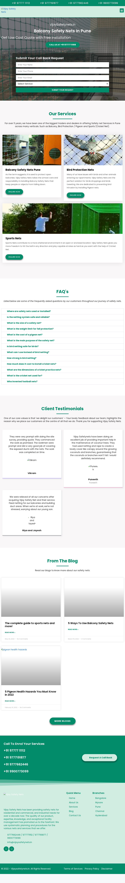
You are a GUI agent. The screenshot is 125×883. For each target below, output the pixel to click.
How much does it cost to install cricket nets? (31, 363)
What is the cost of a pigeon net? (24, 334)
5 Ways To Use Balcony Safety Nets (90, 623)
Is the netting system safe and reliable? (28, 317)
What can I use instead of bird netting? (28, 352)
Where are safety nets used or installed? (29, 311)
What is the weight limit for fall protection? (30, 328)
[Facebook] (6, 848)
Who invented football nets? (22, 381)
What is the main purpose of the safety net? (30, 340)
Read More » (10, 632)
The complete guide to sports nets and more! (30, 624)
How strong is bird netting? (21, 358)
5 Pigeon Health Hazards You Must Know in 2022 (30, 693)
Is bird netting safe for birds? (23, 346)
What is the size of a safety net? (24, 322)
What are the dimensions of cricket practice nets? (34, 369)
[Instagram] (11, 848)
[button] (122, 10)
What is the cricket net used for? (24, 375)
